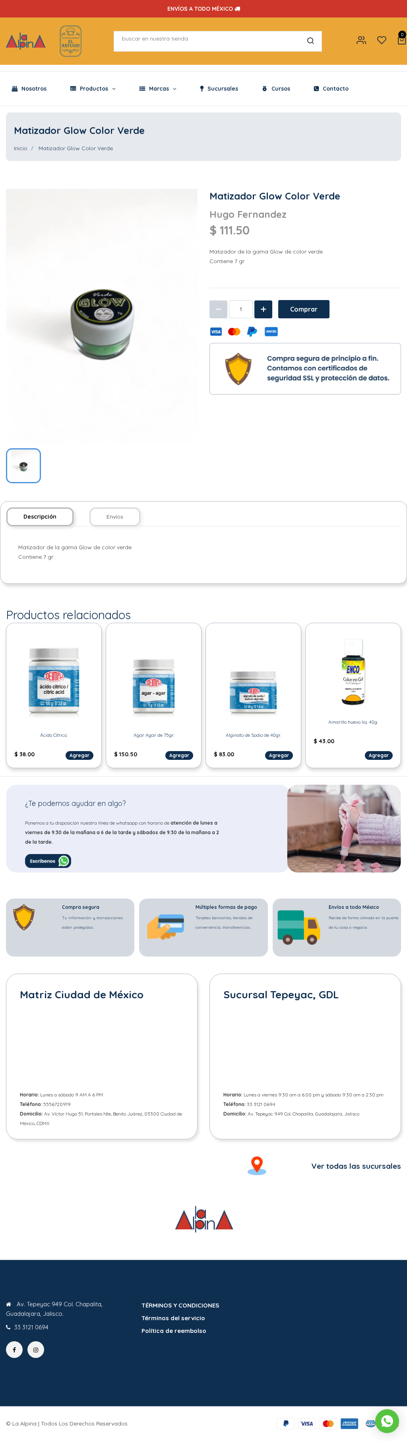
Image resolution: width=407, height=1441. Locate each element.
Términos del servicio (173, 1318)
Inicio (20, 148)
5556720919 (57, 1104)
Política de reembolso (173, 1330)
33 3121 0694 (261, 1104)
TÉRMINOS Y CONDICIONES (180, 1305)
